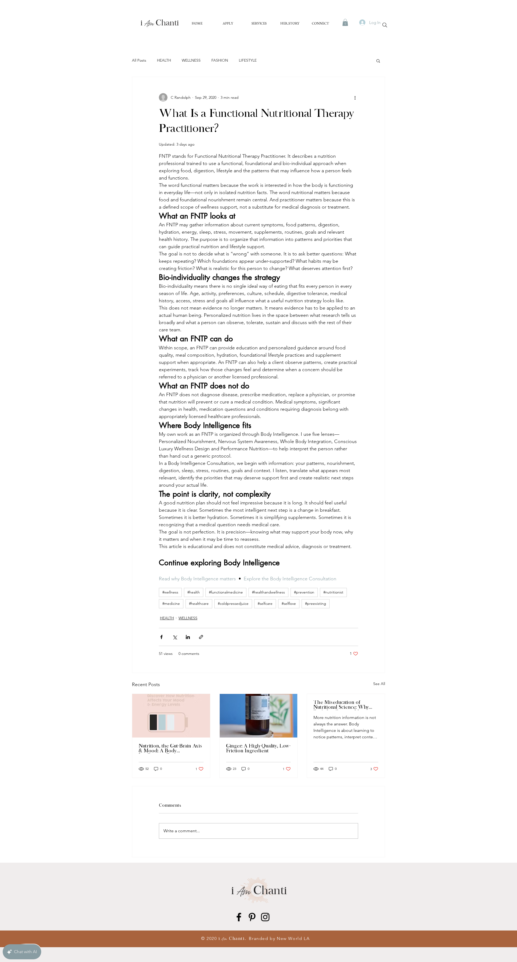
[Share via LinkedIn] (187, 637)
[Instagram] (265, 917)
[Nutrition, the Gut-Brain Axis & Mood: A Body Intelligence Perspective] (171, 716)
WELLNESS (191, 60)
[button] (345, 22)
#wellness (170, 592)
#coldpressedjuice (233, 603)
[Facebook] (238, 917)
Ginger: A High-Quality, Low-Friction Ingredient (258, 749)
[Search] (384, 25)
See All (379, 683)
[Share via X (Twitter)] (174, 637)
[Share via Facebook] (161, 637)
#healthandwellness (268, 592)
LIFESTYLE (248, 60)
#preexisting (315, 603)
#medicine (171, 603)
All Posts (139, 60)
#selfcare (265, 603)
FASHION (219, 60)
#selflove (289, 603)
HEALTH (164, 60)
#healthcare (199, 603)
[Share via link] (201, 637)
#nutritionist (333, 592)
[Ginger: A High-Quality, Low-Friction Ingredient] (259, 716)
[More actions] (355, 97)
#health (193, 592)
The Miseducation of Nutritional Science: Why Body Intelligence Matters (342, 705)
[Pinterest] (252, 917)
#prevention (304, 592)
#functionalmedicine (226, 592)
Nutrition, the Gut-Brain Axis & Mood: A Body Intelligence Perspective (170, 749)
